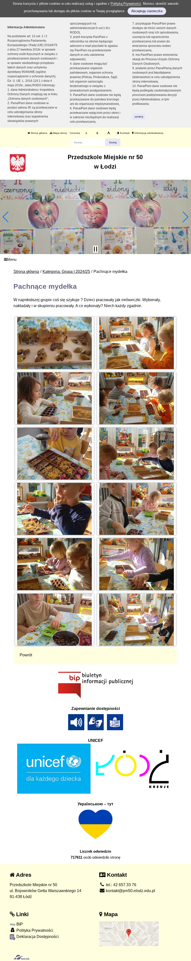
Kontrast (124, 133)
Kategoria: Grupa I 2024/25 (66, 271)
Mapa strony (59, 133)
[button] (5, 216)
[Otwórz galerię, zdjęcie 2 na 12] (136, 343)
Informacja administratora (148, 133)
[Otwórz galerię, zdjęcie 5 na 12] (54, 454)
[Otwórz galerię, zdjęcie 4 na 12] (136, 398)
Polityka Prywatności (34, 930)
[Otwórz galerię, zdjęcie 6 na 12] (136, 454)
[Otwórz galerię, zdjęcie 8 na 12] (136, 509)
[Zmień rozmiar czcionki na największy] (108, 133)
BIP (19, 924)
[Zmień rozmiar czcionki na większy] (97, 133)
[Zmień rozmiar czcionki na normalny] (86, 133)
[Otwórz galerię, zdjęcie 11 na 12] (54, 620)
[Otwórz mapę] (129, 934)
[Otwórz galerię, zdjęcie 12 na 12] (136, 620)
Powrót (26, 655)
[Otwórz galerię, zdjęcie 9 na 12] (54, 564)
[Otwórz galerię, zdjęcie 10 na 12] (136, 564)
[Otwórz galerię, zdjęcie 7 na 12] (54, 509)
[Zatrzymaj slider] (95, 249)
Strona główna (38, 133)
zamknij (139, 116)
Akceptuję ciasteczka (146, 11)
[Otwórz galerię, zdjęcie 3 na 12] (54, 398)
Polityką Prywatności (126, 3)
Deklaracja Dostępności (37, 936)
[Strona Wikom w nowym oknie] (21, 957)
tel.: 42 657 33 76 (120, 885)
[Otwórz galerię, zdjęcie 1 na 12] (54, 343)
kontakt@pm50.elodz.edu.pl (130, 891)
